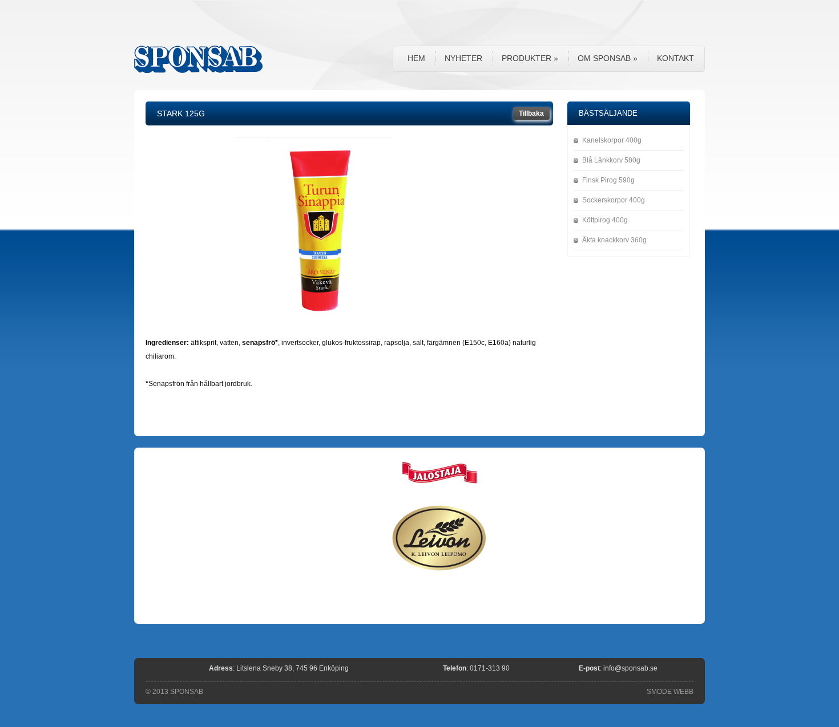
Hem (416, 58)
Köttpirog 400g (605, 220)
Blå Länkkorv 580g (611, 160)
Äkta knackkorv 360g (614, 240)
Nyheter (463, 58)
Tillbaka (531, 113)
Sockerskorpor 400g (613, 200)
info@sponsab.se (630, 668)
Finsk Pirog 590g (608, 180)
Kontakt (675, 58)
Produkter (530, 58)
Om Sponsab (608, 58)
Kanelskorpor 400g (612, 140)
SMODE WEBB (670, 692)
